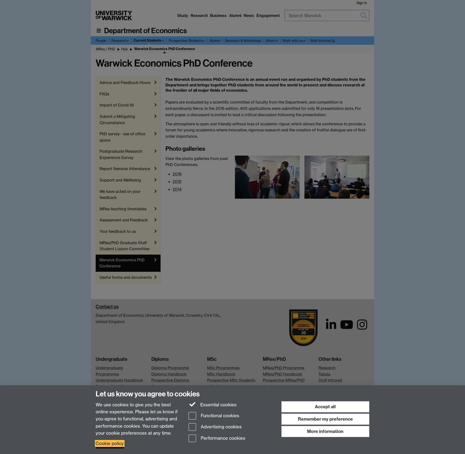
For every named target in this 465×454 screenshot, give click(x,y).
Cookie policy (110, 443)
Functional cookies (219, 415)
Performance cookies (222, 438)
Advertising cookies (221, 427)
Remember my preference (325, 419)
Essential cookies (218, 405)
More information (325, 431)
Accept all (325, 406)
